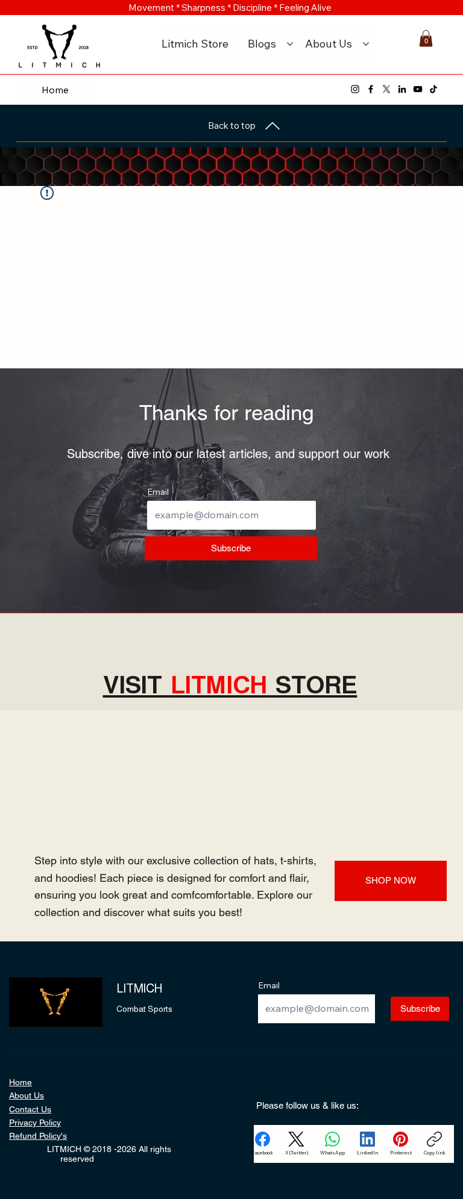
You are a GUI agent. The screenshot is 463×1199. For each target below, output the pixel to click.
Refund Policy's (38, 1136)
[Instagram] (355, 89)
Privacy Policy (35, 1122)
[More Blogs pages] (290, 44)
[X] (386, 89)
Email (158, 492)
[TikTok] (433, 89)
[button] (426, 38)
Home (20, 1082)
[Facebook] (370, 89)
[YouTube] (417, 89)
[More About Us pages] (366, 44)
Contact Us (30, 1109)
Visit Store (230, 685)
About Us (26, 1095)
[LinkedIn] (402, 89)
